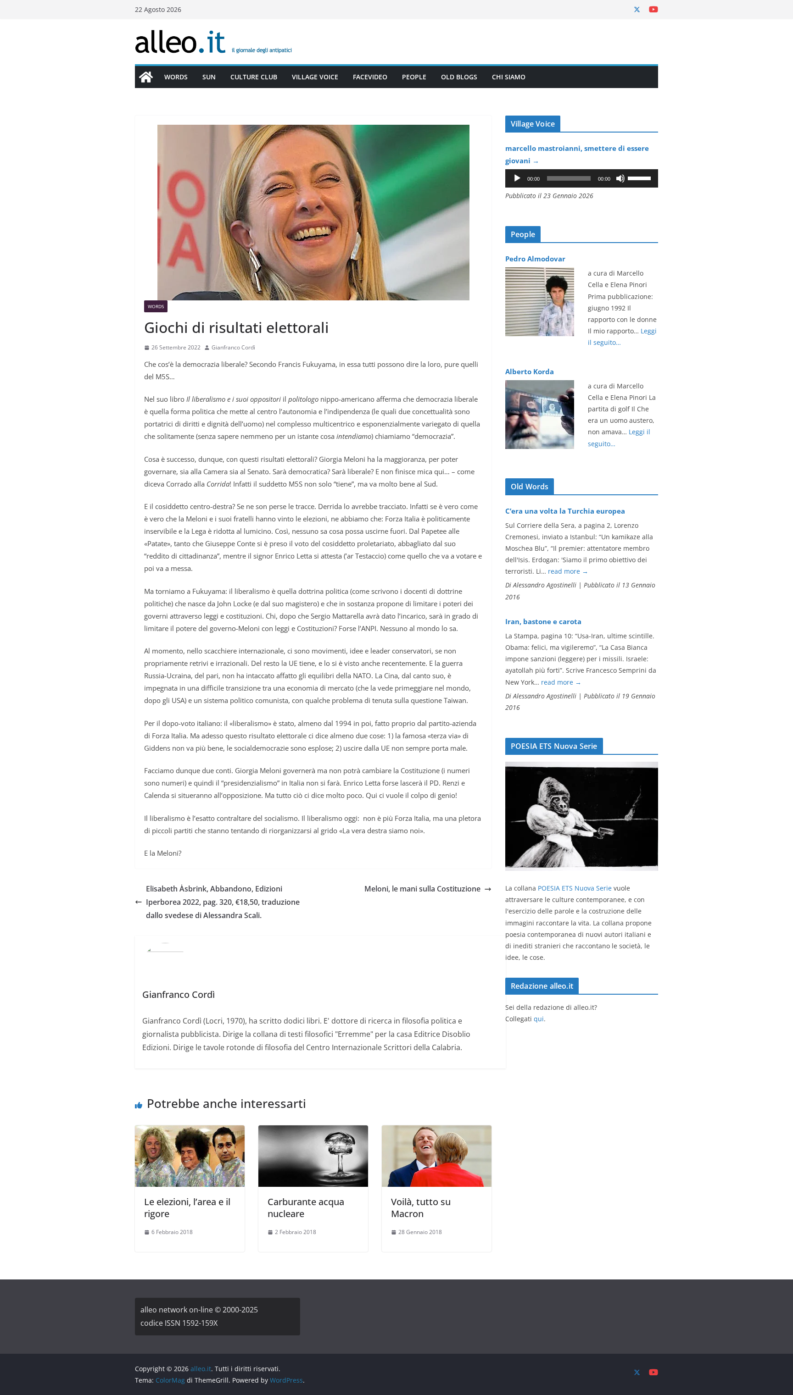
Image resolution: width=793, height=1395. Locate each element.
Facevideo (370, 76)
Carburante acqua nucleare (306, 1208)
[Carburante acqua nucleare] (313, 1132)
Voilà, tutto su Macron (421, 1208)
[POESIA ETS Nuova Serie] (581, 767)
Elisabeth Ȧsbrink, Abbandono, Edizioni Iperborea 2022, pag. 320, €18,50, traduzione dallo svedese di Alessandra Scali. (223, 902)
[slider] (640, 177)
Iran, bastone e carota (543, 621)
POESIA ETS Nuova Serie (575, 888)
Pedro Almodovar (535, 258)
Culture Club (253, 76)
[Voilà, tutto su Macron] (436, 1132)
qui (539, 1018)
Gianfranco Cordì (233, 347)
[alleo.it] (146, 77)
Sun (209, 76)
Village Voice (315, 76)
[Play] (517, 178)
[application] (581, 178)
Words (176, 76)
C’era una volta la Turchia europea (565, 510)
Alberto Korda (529, 371)
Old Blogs (459, 76)
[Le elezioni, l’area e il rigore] (190, 1132)
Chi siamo (508, 76)
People (414, 76)
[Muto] (620, 178)
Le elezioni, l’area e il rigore (187, 1208)
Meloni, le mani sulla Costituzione (422, 889)
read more (568, 571)
